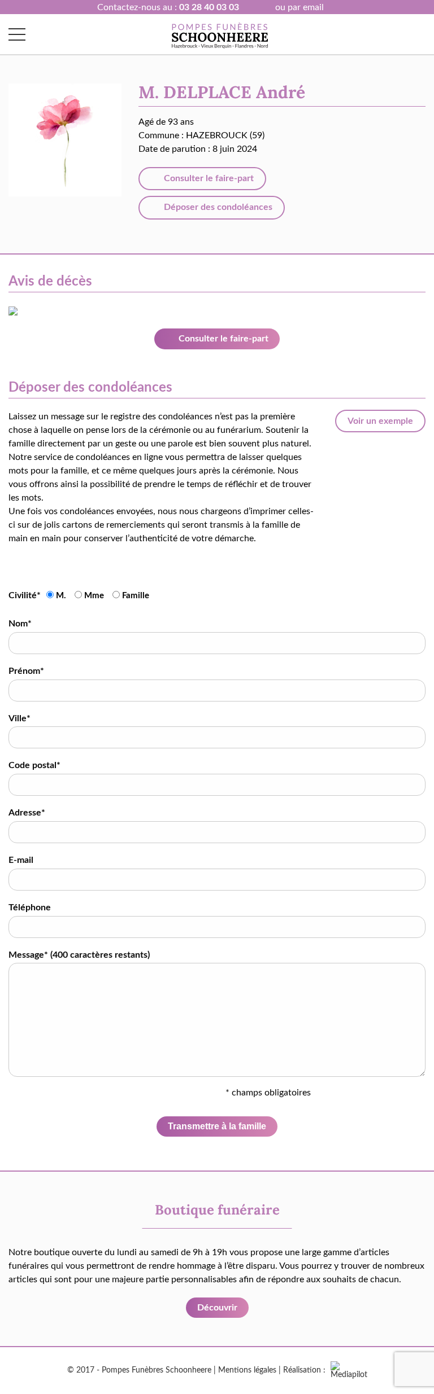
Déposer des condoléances (217, 207)
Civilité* (24, 595)
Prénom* (26, 671)
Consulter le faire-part (208, 178)
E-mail (20, 860)
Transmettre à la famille (217, 1126)
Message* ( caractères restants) (79, 954)
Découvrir (217, 1307)
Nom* (20, 623)
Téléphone (29, 907)
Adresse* (26, 812)
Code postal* (34, 765)
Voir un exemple (380, 421)
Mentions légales (247, 1370)
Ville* (19, 718)
